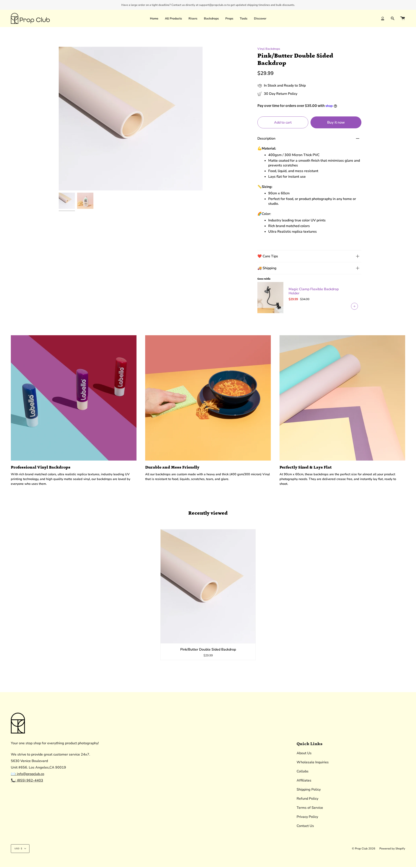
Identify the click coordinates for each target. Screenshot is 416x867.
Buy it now (336, 122)
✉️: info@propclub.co (27, 774)
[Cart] (403, 18)
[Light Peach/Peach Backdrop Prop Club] (67, 201)
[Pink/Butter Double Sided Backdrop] (208, 586)
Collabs (303, 771)
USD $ (18, 848)
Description (266, 138)
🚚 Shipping (266, 268)
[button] (193, 18)
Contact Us (305, 825)
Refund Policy (307, 798)
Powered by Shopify (392, 849)
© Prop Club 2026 (363, 849)
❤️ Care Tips (267, 256)
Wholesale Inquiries (313, 762)
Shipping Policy (309, 789)
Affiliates (304, 780)
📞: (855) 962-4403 (27, 780)
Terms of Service (310, 807)
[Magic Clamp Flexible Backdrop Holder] (270, 297)
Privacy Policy (307, 816)
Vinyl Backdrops (268, 49)
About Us (304, 753)
